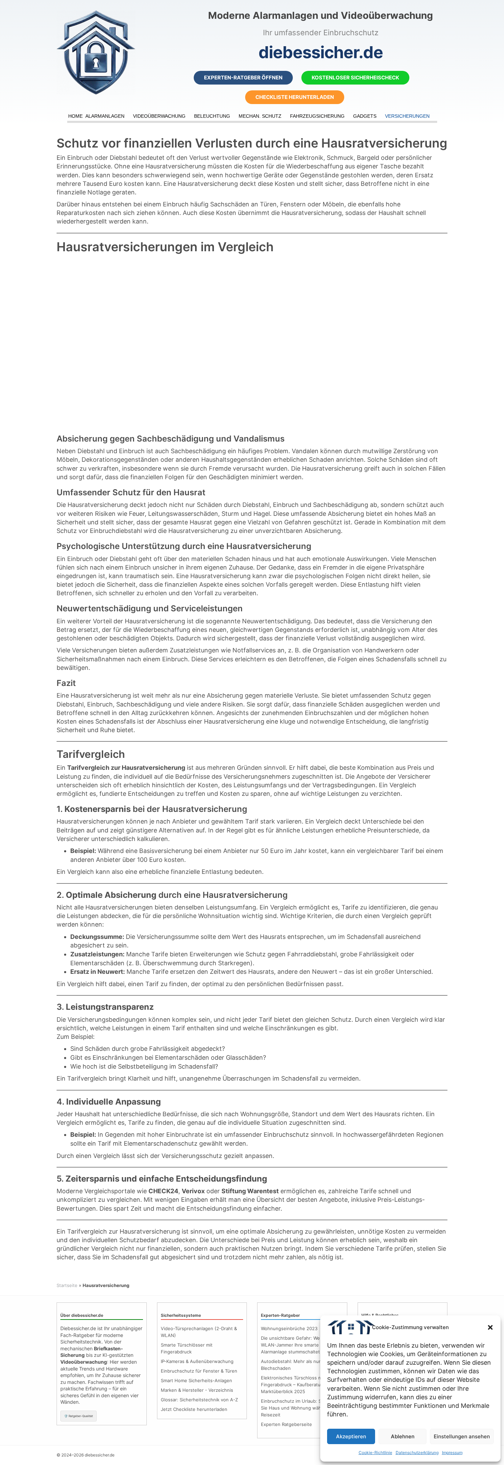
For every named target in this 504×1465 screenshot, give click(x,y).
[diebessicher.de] (118, 52)
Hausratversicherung (175, 166)
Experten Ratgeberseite (286, 1424)
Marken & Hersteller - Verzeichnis (197, 1390)
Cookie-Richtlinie (375, 1452)
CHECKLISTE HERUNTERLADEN (294, 97)
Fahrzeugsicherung (317, 116)
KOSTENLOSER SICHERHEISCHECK (355, 77)
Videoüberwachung (159, 116)
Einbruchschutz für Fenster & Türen (199, 1371)
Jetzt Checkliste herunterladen (194, 1409)
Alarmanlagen (104, 116)
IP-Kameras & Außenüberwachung (197, 1361)
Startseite (67, 1285)
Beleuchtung (212, 116)
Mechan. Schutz (260, 116)
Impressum (452, 1452)
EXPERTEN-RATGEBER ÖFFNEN (243, 77)
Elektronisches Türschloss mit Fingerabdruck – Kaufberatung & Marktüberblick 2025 (295, 1384)
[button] (490, 1327)
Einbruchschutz (286, 1134)
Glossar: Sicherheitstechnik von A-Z (199, 1399)
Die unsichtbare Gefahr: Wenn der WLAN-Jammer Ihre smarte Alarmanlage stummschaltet (297, 1344)
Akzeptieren (351, 1436)
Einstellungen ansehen (462, 1436)
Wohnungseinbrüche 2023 (289, 1328)
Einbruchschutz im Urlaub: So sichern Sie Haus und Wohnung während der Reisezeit (301, 1407)
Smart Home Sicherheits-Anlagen (196, 1380)
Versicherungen (407, 116)
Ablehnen (403, 1436)
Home (75, 116)
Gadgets (364, 116)
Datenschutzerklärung (417, 1452)
